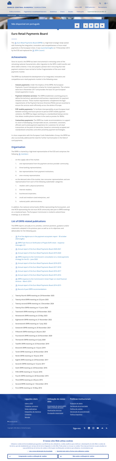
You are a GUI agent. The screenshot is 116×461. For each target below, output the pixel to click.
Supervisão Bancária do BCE (96, 11)
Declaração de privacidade (79, 406)
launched (44, 48)
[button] (103, 3)
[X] (84, 428)
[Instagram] (93, 428)
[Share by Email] (102, 25)
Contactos (28, 414)
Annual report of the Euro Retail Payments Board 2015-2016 (39, 275)
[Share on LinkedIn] (96, 25)
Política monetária (14, 11)
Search (100, 3)
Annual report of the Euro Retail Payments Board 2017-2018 (39, 267)
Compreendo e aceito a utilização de (33, 456)
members (24, 154)
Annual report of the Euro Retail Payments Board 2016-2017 (39, 271)
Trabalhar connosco (31, 406)
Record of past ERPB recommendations (32, 289)
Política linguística (76, 414)
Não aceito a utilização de (83, 456)
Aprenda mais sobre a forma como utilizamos (73, 451)
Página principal (11, 15)
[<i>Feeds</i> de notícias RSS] (107, 428)
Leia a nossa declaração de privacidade (40, 451)
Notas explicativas (31, 409)
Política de (76, 409)
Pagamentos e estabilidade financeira (35, 11)
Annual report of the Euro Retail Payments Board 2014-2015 (39, 285)
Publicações (80, 11)
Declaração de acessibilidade (79, 412)
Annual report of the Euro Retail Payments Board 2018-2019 (39, 263)
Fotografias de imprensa (33, 412)
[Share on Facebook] (91, 25)
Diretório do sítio (13, 421)
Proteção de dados (76, 403)
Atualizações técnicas (54, 410)
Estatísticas (53, 11)
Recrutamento (102, 7)
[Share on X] (85, 25)
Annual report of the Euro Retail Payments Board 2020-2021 (39, 249)
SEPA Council (39, 50)
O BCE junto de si (90, 7)
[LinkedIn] (89, 428)
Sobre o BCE (78, 7)
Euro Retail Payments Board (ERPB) (29, 43)
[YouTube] (98, 428)
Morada (27, 417)
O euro (62, 11)
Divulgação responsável (55, 413)
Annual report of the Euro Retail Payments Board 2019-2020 (39, 253)
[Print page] (77, 25)
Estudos (70, 11)
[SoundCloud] (102, 428)
